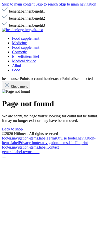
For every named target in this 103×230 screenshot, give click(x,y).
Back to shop (12, 129)
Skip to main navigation (77, 4)
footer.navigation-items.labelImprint (60, 143)
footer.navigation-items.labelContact (30, 147)
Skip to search (47, 4)
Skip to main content (19, 4)
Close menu (19, 86)
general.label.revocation (21, 152)
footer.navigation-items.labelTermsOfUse (35, 138)
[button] (22, 30)
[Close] (4, 157)
